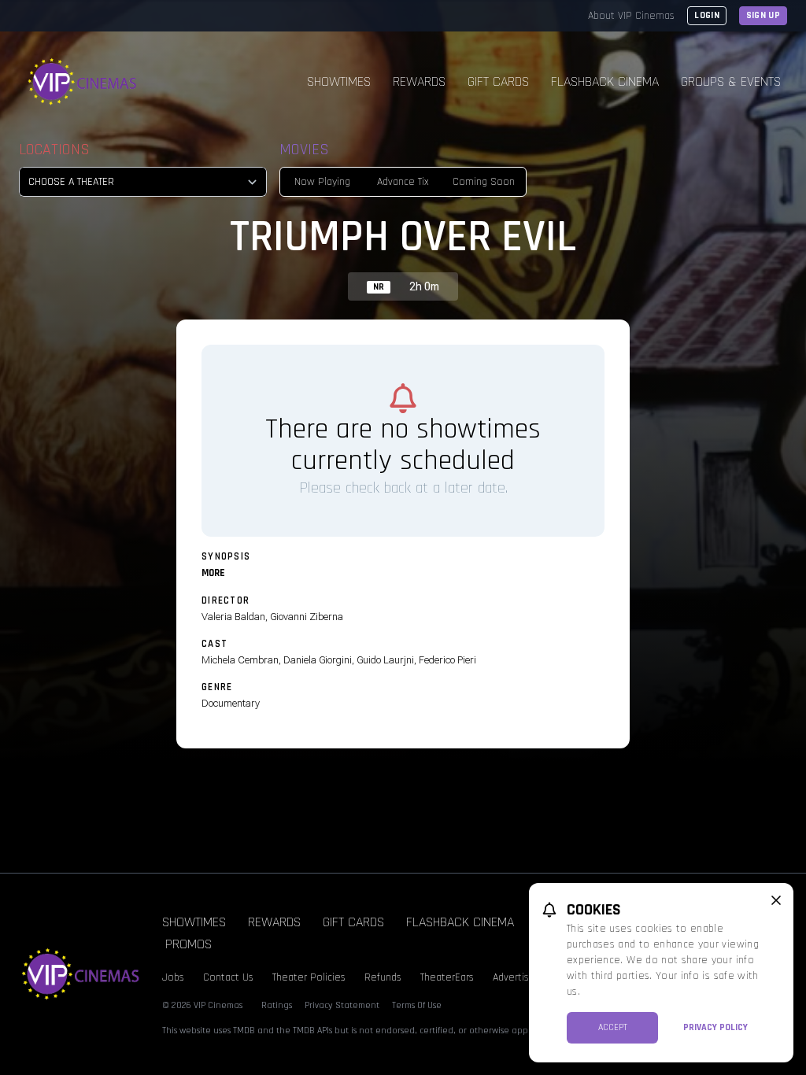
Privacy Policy (715, 1027)
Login (706, 15)
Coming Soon (484, 182)
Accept (612, 1027)
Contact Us (228, 977)
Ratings (276, 1005)
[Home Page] (82, 82)
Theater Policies (309, 977)
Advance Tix (403, 182)
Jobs (173, 977)
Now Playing (322, 182)
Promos (188, 944)
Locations (54, 149)
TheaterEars (447, 977)
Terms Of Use (417, 1005)
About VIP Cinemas (631, 16)
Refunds (382, 977)
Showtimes (339, 81)
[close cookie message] (776, 900)
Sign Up (763, 15)
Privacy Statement (342, 1005)
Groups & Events (731, 81)
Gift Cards (498, 81)
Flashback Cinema (605, 81)
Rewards (419, 81)
